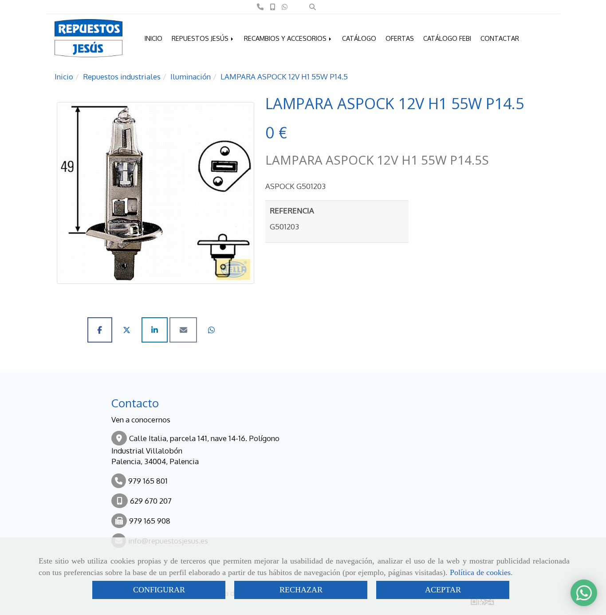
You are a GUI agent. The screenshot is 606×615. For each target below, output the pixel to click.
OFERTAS (400, 38)
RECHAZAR (301, 589)
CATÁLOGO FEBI (447, 38)
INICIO (153, 38)
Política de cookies (480, 572)
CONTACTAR (499, 38)
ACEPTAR (443, 589)
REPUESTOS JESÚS (201, 38)
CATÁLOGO (359, 38)
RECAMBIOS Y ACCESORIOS (286, 38)
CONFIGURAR (159, 589)
